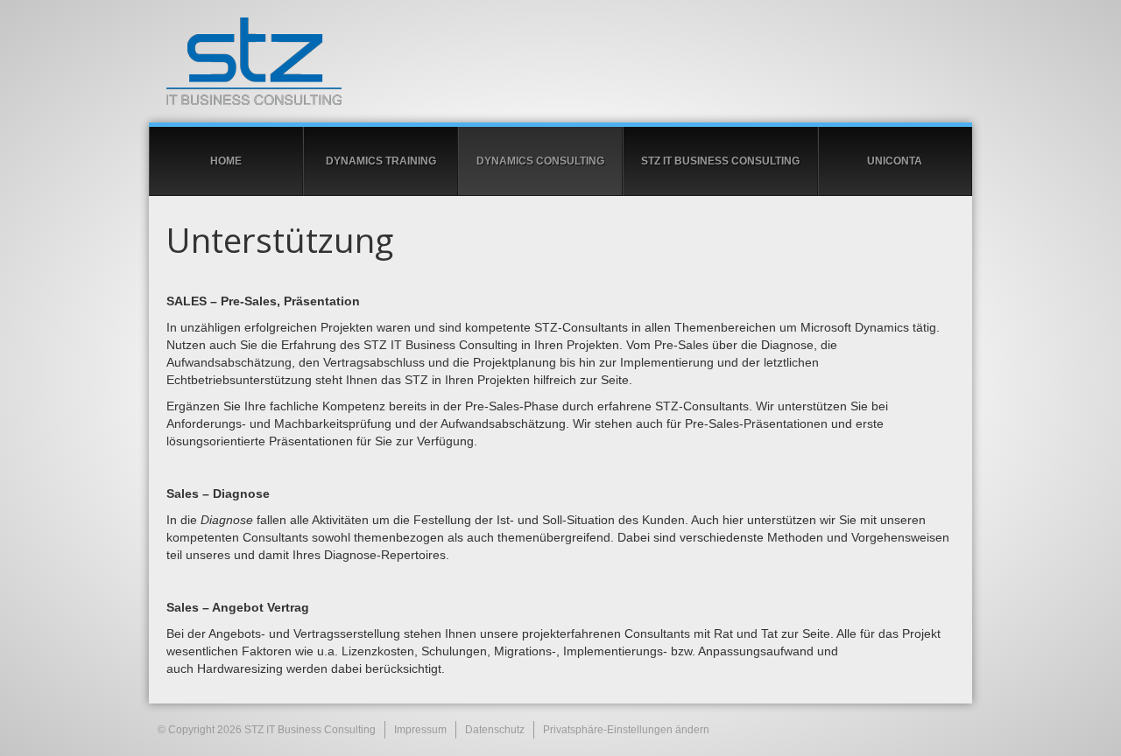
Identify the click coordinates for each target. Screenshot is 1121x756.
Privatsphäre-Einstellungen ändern (626, 730)
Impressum (420, 730)
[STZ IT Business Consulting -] (560, 61)
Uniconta (894, 161)
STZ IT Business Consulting (720, 161)
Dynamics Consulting (540, 161)
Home (226, 161)
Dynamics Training (381, 161)
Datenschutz (495, 730)
